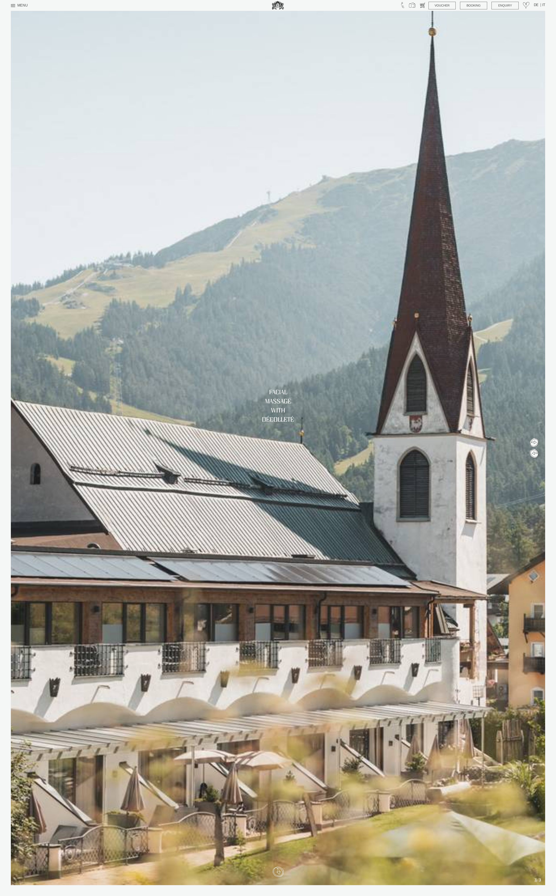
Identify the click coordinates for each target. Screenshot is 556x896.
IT (543, 5)
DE (536, 5)
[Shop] (422, 5)
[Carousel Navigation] (534, 448)
